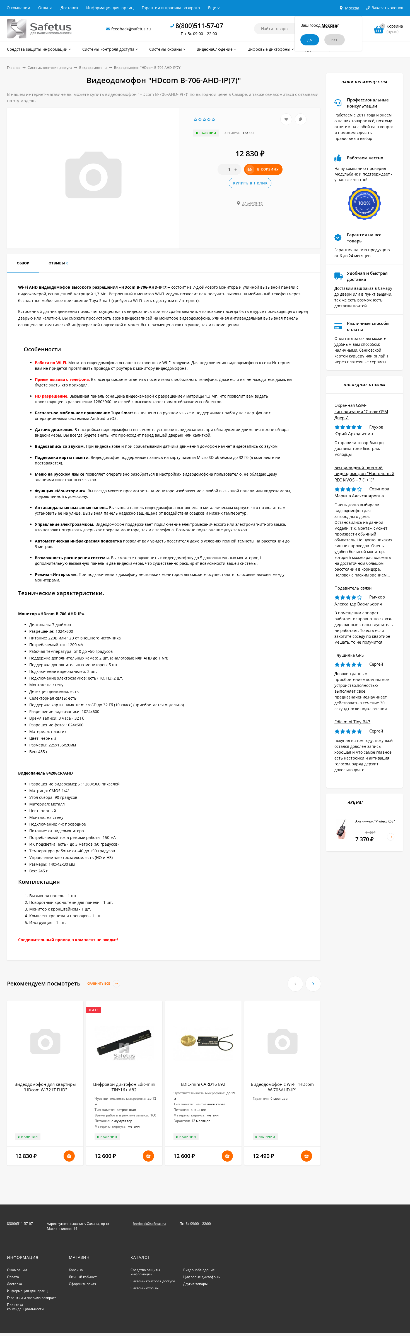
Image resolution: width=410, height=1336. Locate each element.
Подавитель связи (353, 588)
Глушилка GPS (349, 655)
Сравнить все (99, 984)
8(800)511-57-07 (199, 25)
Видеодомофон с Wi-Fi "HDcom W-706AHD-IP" (282, 1086)
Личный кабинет (83, 1276)
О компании (18, 7)
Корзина (76, 1269)
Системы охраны (144, 1288)
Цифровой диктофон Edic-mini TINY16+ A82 (124, 1086)
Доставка (69, 7)
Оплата (45, 7)
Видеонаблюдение (199, 1269)
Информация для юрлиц (110, 7)
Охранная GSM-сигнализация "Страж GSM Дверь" (361, 411)
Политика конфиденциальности (25, 1306)
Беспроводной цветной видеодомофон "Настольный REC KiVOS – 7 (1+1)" (364, 473)
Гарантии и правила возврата (171, 7)
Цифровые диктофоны (201, 1276)
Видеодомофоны (93, 67)
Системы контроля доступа (50, 67)
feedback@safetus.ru (131, 28)
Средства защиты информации (145, 1271)
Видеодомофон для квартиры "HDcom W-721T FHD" (45, 1086)
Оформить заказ (82, 1283)
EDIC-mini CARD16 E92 (203, 1084)
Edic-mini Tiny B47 (352, 721)
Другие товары (195, 1283)
